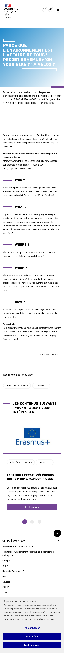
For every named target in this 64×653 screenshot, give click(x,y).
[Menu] (58, 10)
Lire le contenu (32, 507)
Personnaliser (32, 628)
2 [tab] (32, 522)
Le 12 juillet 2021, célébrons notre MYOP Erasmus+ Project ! (31, 477)
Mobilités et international (17, 385)
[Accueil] (11, 11)
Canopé (6, 560)
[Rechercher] (44, 10)
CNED (5, 565)
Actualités (44, 462)
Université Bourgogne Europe (15, 571)
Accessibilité (50, 9)
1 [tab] (24, 521)
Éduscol (6, 581)
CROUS (5, 587)
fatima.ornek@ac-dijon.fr (46, 331)
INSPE (5, 592)
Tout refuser (32, 636)
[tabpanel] (32, 467)
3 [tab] (39, 522)
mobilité (41, 385)
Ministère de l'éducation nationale (17, 546)
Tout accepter (32, 645)
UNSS (5, 576)
